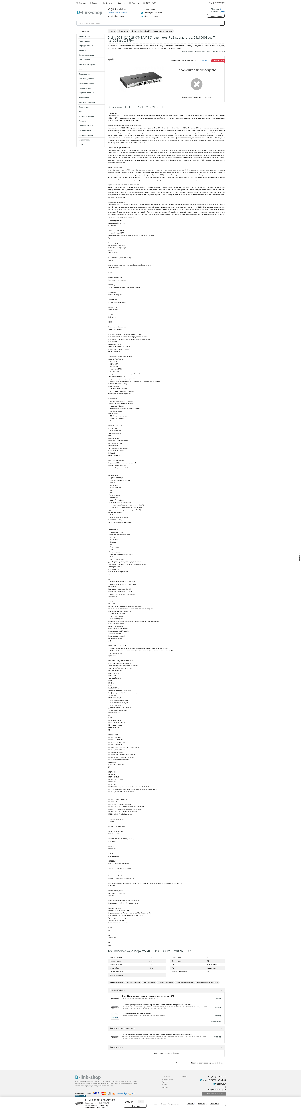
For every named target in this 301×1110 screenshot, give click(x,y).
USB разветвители (86, 135)
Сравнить (190, 1104)
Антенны (82, 121)
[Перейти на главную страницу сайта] (89, 13)
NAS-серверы (84, 97)
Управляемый (212, 964)
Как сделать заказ (174, 1104)
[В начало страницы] (224, 1104)
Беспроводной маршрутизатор (207, 982)
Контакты (136, 3)
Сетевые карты (85, 60)
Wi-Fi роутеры (84, 36)
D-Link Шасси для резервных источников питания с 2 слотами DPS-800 (149, 996)
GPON (81, 145)
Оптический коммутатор (185, 982)
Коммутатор (211, 968)
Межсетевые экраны (87, 64)
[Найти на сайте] (222, 23)
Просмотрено (214, 1104)
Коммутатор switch (133, 982)
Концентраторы (85, 88)
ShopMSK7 (220, 1084)
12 (208, 961)
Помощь (82, 3)
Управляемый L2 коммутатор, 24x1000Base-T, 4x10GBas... (97, 1106)
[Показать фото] (111, 59)
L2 (208, 971)
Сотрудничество (167, 1079)
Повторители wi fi (86, 126)
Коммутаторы (84, 41)
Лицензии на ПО (85, 130)
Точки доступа (84, 74)
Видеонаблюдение (86, 83)
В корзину (136, 1106)
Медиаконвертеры (86, 93)
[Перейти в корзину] (209, 10)
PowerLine (83, 69)
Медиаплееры (84, 140)
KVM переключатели (87, 102)
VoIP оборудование (86, 79)
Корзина (201, 1104)
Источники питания (86, 116)
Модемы (82, 50)
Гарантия (95, 3)
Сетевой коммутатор (166, 982)
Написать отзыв (181, 1063)
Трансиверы (84, 107)
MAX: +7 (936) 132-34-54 (152, 13)
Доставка (121, 3)
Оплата (109, 3)
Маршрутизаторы (86, 46)
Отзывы (163, 1104)
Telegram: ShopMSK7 (151, 16)
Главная (112, 31)
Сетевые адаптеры (86, 55)
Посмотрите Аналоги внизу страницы (196, 97)
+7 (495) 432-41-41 (117, 9)
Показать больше (215, 1021)
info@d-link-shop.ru (216, 1089)
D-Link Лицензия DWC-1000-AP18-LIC (136, 1013)
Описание (156, 1104)
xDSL (81, 112)
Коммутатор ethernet (116, 982)
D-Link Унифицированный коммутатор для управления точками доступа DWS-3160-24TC (157, 1005)
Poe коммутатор (149, 982)
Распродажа (166, 1076)
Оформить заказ (216, 16)
